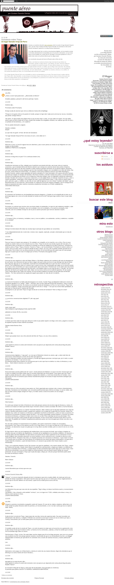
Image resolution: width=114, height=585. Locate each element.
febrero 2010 (104, 323)
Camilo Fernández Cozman (105, 239)
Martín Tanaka (109, 264)
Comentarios (106, 159)
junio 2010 (104, 316)
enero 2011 (104, 304)
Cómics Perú (109, 241)
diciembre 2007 (105, 368)
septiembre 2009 (105, 332)
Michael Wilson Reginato (106, 265)
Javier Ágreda (109, 254)
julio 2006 (103, 397)
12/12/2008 (7, 223)
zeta (6, 93)
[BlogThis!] (30, 85)
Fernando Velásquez (107, 247)
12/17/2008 (7, 555)
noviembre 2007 (105, 370)
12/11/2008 (7, 101)
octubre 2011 (104, 291)
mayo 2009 (104, 339)
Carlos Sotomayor (108, 240)
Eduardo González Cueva (105, 244)
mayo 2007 (104, 380)
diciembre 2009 (105, 327)
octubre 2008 (104, 351)
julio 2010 (103, 315)
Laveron (110, 258)
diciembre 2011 (105, 289)
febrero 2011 (104, 303)
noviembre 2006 (105, 390)
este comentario (48, 45)
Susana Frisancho (108, 272)
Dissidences (109, 226)
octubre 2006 (104, 392)
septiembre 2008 (105, 352)
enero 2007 (104, 387)
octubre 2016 (104, 287)
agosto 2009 (104, 334)
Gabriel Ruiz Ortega (107, 250)
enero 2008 (104, 366)
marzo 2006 (104, 404)
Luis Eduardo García (107, 260)
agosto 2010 (104, 313)
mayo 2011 (104, 298)
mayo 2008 (104, 359)
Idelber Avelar (109, 251)
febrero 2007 (104, 385)
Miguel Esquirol (108, 267)
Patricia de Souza (108, 268)
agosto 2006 (104, 395)
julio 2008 (103, 356)
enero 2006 (104, 407)
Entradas (105, 156)
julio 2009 (103, 335)
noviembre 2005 (105, 411)
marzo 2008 (104, 363)
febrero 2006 (104, 405)
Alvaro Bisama (109, 236)
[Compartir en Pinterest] (35, 85)
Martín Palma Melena (107, 262)
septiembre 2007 (105, 373)
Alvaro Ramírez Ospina (106, 237)
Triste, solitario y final (107, 274)
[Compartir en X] (32, 85)
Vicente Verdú (109, 275)
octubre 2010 (104, 310)
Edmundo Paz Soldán (107, 243)
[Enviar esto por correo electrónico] (29, 85)
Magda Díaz (109, 261)
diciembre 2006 (105, 388)
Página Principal (39, 578)
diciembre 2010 (105, 306)
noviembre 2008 (105, 349)
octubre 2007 (104, 371)
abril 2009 (103, 340)
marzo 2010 (104, 322)
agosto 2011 (104, 292)
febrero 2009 (104, 344)
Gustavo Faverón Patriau (12, 474)
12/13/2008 (7, 330)
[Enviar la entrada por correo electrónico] (27, 85)
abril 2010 (103, 320)
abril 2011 (103, 299)
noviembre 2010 (105, 308)
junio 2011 (104, 296)
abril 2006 (103, 402)
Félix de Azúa (109, 248)
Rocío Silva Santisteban (106, 271)
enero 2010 (104, 325)
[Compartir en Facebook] (33, 85)
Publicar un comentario (7, 575)
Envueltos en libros (107, 246)
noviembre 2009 (105, 328)
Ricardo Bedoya (108, 269)
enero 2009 (104, 346)
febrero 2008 (104, 364)
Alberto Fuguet (109, 234)
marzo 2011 (104, 301)
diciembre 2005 (105, 409)
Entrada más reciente (7, 578)
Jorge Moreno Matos (107, 255)
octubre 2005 (104, 412)
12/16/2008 (7, 545)
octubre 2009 (104, 330)
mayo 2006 (104, 400)
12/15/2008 (7, 498)
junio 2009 (104, 337)
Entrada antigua (69, 578)
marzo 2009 (104, 342)
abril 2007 (103, 382)
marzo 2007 (104, 383)
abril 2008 (103, 361)
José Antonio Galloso (107, 257)
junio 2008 (104, 358)
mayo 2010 (104, 318)
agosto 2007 (104, 375)
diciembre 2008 (105, 347)
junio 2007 (104, 378)
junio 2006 (104, 399)
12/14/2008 (7, 382)
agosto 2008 (104, 354)
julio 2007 (103, 376)
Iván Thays (110, 253)
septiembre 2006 (105, 394)
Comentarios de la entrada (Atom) (19, 582)
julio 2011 (103, 294)
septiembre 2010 (105, 311)
